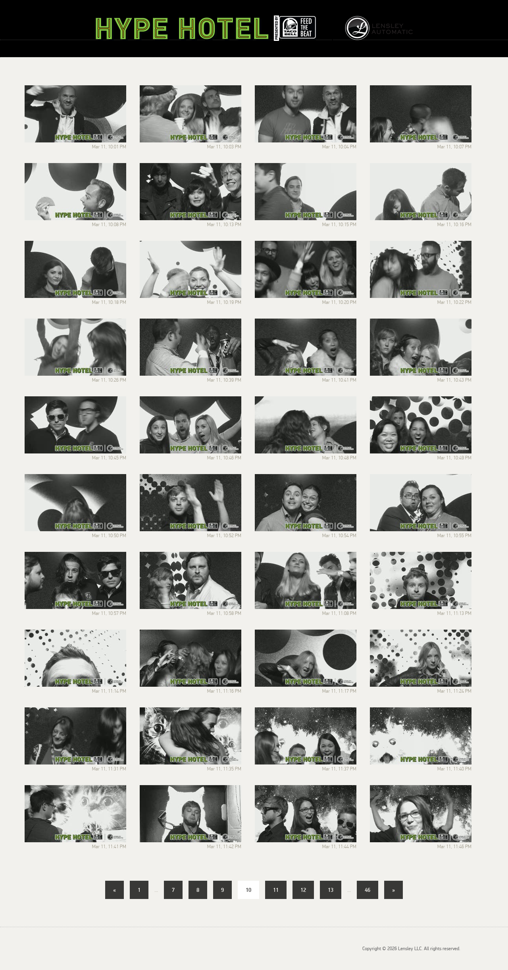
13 (330, 890)
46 (367, 890)
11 (276, 890)
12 (303, 890)
